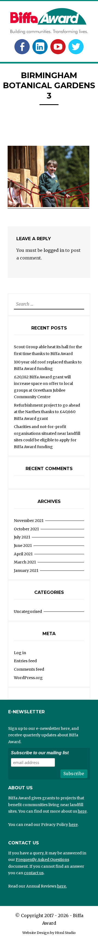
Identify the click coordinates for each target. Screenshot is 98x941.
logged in (54, 250)
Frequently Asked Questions (42, 859)
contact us (34, 872)
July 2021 (22, 537)
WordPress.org (28, 677)
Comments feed (29, 669)
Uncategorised (28, 611)
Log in (20, 652)
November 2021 (29, 520)
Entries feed (25, 660)
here (82, 811)
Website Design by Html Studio (49, 932)
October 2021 (26, 529)
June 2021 (23, 545)
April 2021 (23, 554)
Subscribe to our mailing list (40, 752)
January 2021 (26, 570)
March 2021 (25, 562)
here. (62, 886)
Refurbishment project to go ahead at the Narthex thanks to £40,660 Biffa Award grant (47, 412)
